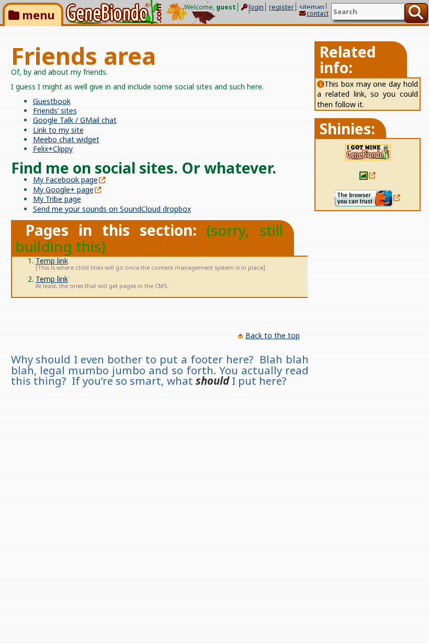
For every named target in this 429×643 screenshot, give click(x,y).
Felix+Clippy (53, 149)
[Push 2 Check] (367, 174)
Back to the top (272, 335)
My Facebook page (65, 180)
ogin (256, 7)
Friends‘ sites (55, 111)
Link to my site (58, 130)
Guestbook (52, 101)
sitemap (311, 7)
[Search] (416, 13)
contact (318, 13)
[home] (113, 12)
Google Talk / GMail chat (75, 120)
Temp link (52, 261)
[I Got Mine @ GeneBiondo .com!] (367, 152)
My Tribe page (57, 199)
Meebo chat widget (66, 139)
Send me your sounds (112, 209)
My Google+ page (63, 189)
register (281, 7)
